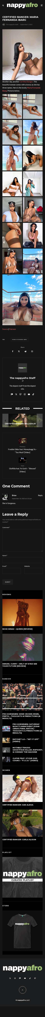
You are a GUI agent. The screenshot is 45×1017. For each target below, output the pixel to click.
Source (5, 329)
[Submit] (25, 351)
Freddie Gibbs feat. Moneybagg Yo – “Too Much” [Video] (22, 449)
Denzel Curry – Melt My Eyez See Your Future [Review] (19, 665)
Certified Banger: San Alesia (17, 805)
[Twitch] (35, 978)
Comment (6, 527)
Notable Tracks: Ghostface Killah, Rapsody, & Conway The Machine (28, 750)
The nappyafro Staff (12, 24)
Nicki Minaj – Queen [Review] (17, 629)
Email (4, 566)
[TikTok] (30, 978)
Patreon (12, 329)
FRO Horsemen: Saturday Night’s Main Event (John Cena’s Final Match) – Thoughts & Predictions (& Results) (27, 728)
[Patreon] (19, 978)
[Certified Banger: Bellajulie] (22, 420)
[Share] (12, 351)
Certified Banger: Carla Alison (19, 839)
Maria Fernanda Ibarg (20, 339)
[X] (10, 978)
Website (27, 566)
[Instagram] (15, 978)
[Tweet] (19, 351)
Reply (40, 495)
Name (4, 555)
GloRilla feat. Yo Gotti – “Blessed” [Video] (22, 469)
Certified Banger (26, 82)
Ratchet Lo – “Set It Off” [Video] (26, 740)
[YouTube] (24, 978)
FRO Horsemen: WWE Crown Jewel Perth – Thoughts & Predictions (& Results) (21, 716)
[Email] (32, 351)
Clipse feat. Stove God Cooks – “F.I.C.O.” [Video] (25, 759)
